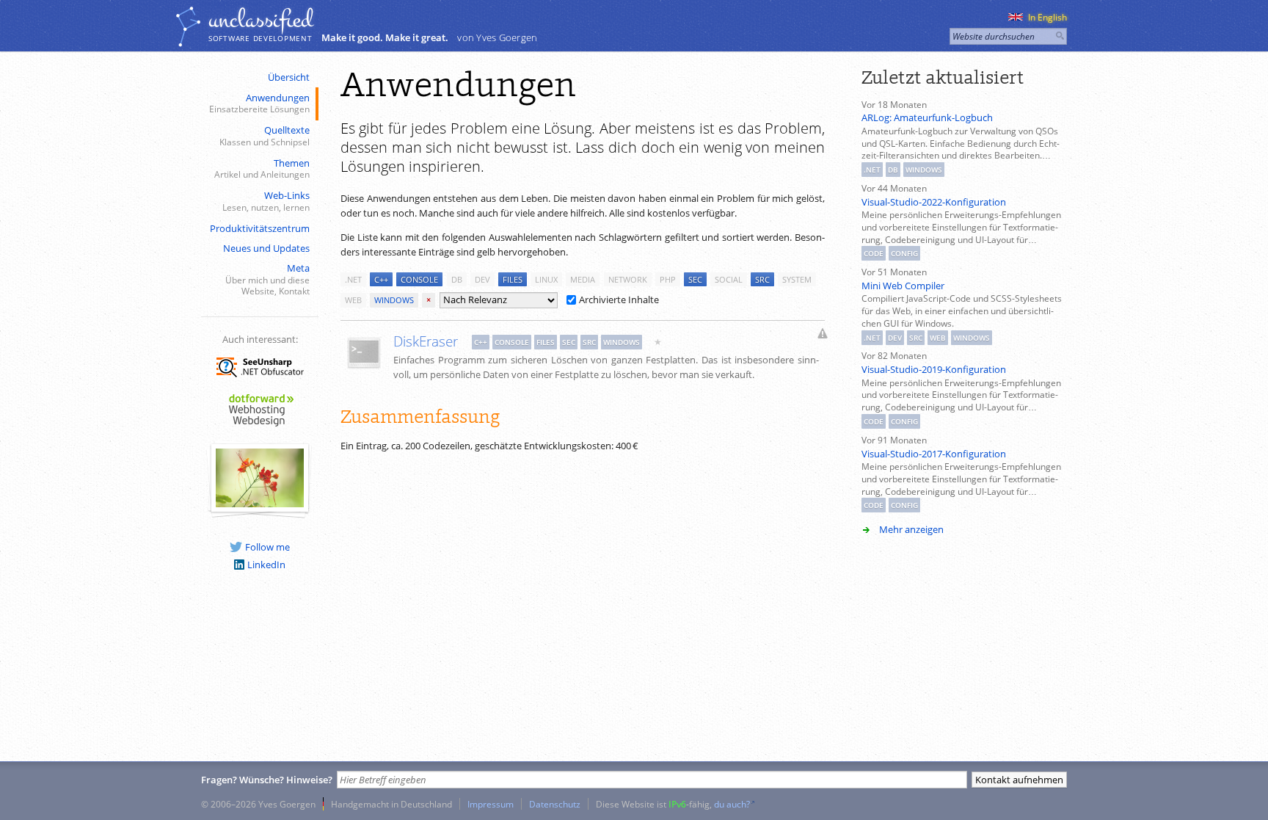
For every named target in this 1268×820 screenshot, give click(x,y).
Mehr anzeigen (911, 529)
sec (695, 279)
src (762, 279)
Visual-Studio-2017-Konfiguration (933, 453)
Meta (267, 279)
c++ (381, 279)
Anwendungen (259, 103)
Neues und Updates (266, 248)
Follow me (267, 547)
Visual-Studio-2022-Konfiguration (933, 201)
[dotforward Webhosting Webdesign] (260, 427)
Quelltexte (264, 135)
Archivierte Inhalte (619, 299)
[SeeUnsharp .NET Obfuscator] (259, 379)
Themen (262, 168)
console (419, 279)
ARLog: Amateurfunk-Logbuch (927, 117)
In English (1047, 17)
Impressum (490, 804)
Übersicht (289, 77)
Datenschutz (554, 804)
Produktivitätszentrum (260, 228)
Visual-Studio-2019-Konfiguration (933, 369)
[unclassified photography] (260, 503)
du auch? (732, 804)
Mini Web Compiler (902, 285)
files (512, 279)
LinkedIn (266, 564)
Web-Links (266, 201)
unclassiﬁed (260, 19)
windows (394, 299)
